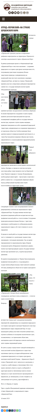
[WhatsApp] (17, 410)
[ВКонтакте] (2, 410)
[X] (10, 410)
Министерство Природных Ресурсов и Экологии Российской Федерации (18, 1)
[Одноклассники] (5, 410)
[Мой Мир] (7, 410)
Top (35, 414)
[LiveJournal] (12, 410)
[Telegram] (20, 410)
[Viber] (15, 410)
